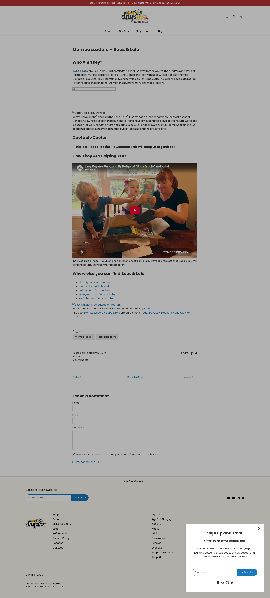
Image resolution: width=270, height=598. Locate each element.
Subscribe (247, 572)
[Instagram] (227, 582)
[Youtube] (222, 582)
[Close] (259, 528)
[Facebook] (218, 582)
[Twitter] (232, 582)
